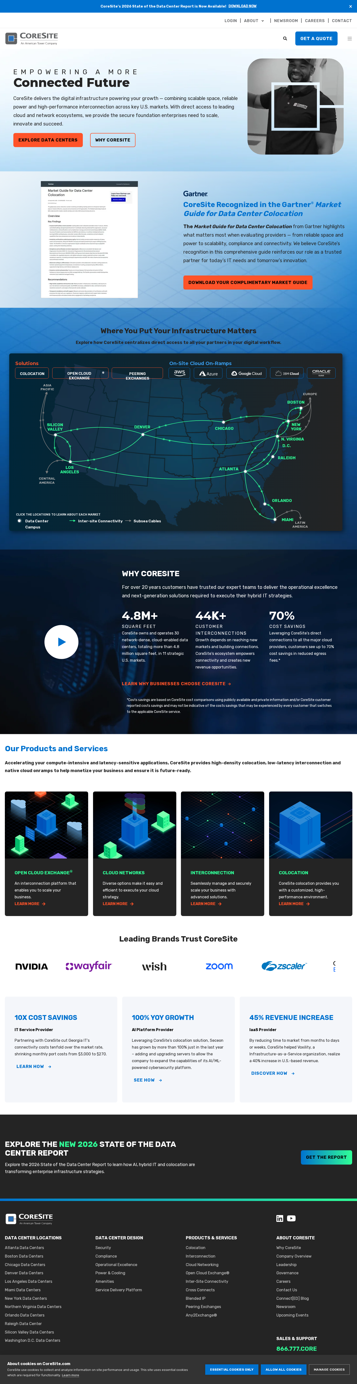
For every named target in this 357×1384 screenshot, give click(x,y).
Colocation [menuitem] (195, 1247)
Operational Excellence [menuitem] (116, 1264)
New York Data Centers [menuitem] (26, 1298)
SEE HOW (144, 1080)
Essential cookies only (231, 1369)
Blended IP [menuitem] (195, 1298)
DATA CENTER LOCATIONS (33, 1238)
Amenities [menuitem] (104, 1281)
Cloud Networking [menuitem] (202, 1264)
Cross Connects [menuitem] (200, 1290)
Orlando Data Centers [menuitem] (24, 1315)
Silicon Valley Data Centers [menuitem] (29, 1332)
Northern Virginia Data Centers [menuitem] (33, 1306)
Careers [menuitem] (283, 1281)
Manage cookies (329, 1369)
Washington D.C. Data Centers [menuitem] (32, 1340)
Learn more (70, 1375)
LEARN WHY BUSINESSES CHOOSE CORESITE (174, 683)
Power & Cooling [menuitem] (110, 1273)
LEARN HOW (30, 1066)
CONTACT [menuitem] (342, 21)
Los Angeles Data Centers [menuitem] (28, 1281)
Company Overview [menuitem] (294, 1256)
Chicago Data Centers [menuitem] (25, 1264)
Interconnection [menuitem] (200, 1256)
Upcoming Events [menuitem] (292, 1315)
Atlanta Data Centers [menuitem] (24, 1247)
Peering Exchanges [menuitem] (203, 1306)
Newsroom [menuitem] (286, 1306)
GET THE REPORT (326, 1157)
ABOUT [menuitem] (251, 21)
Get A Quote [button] (316, 38)
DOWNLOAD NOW (243, 6)
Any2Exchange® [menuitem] (201, 1315)
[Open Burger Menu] (350, 38)
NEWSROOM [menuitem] (286, 21)
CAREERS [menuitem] (315, 21)
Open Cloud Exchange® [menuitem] (207, 1273)
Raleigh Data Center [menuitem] (23, 1323)
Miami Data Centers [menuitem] (23, 1290)
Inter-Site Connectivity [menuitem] (207, 1281)
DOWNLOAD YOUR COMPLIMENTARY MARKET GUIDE (247, 282)
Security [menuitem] (103, 1247)
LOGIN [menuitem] (231, 21)
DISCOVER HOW (269, 1073)
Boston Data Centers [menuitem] (24, 1256)
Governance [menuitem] (287, 1273)
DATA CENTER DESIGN (119, 1238)
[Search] (285, 38)
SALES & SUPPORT (296, 1338)
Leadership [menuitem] (286, 1264)
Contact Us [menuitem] (286, 1290)
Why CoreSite (112, 140)
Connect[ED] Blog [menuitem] (292, 1298)
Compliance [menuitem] (106, 1256)
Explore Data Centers (48, 140)
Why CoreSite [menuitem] (288, 1247)
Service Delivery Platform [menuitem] (118, 1290)
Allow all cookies (284, 1369)
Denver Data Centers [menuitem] (24, 1273)
